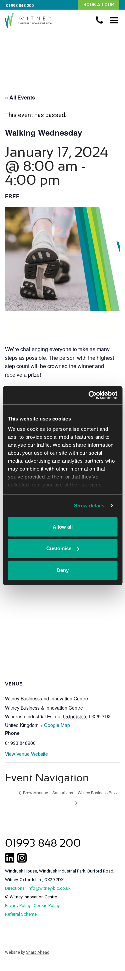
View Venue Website (26, 753)
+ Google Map (55, 725)
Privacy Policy (18, 905)
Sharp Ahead (37, 952)
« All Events (20, 97)
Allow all (63, 526)
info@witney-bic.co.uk (49, 888)
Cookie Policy (47, 905)
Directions (15, 888)
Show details (89, 505)
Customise (58, 548)
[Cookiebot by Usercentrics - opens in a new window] (89, 395)
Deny (63, 570)
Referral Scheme (21, 914)
